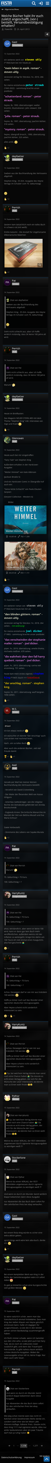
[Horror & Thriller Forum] (6, 3)
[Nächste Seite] (41, 1446)
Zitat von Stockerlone (19, 1388)
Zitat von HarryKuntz (19, 1115)
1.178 (23, 1445)
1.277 (35, 1445)
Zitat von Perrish (17, 865)
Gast (9, 726)
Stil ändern (45, 1456)
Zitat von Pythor (17, 1177)
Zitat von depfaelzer (19, 300)
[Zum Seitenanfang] (47, 1459)
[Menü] (47, 3)
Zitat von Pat (15, 368)
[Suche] (34, 3)
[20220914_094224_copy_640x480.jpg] (23, 253)
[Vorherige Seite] (9, 1446)
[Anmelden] (40, 3)
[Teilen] (47, 34)
